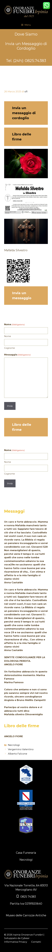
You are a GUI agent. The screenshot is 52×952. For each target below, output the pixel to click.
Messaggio (17, 354)
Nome (7, 336)
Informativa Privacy (15, 941)
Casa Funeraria (26, 852)
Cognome (9, 348)
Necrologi (14, 745)
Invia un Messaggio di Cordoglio (26, 46)
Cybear (25, 938)
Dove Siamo (26, 34)
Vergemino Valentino (21, 749)
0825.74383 (35, 60)
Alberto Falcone (17, 753)
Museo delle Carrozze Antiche (26, 915)
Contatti (36, 941)
